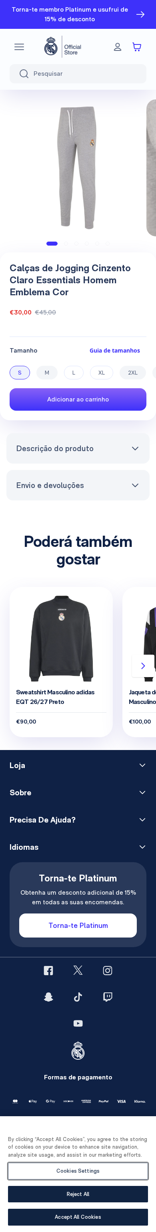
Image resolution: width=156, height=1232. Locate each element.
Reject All (78, 1194)
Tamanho (23, 350)
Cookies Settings (78, 1171)
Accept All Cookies (78, 1217)
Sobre (20, 792)
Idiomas (24, 847)
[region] (78, 1174)
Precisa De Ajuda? (43, 820)
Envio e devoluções (50, 485)
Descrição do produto (55, 448)
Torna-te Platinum (78, 925)
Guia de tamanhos (115, 350)
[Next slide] (143, 666)
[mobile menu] (19, 46)
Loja (17, 765)
